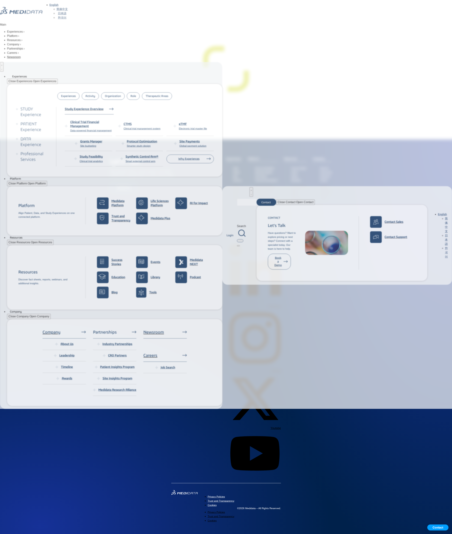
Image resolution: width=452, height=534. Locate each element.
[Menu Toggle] (2, 67)
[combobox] (240, 240)
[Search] (238, 245)
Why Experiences (189, 158)
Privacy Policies (216, 496)
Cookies (212, 505)
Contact (438, 527)
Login (230, 235)
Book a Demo (278, 261)
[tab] (68, 96)
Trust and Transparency (221, 500)
